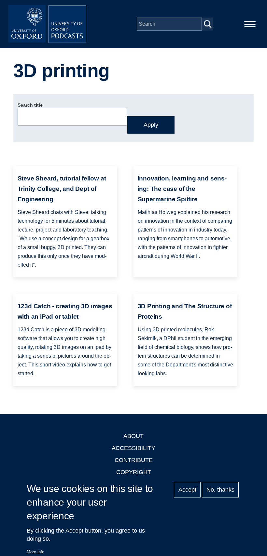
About (133, 436)
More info (35, 551)
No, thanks (220, 489)
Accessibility (133, 448)
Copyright (133, 472)
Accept (187, 489)
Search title (30, 105)
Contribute (134, 460)
